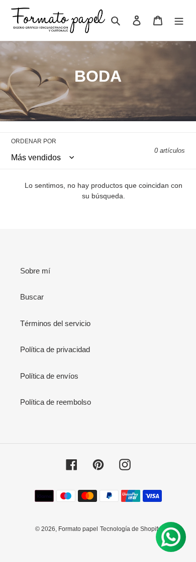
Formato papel (78, 528)
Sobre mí (35, 270)
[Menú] (178, 20)
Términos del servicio (55, 323)
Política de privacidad (55, 349)
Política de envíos (49, 376)
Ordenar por (33, 141)
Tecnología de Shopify (130, 528)
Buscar (32, 297)
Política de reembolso (55, 402)
